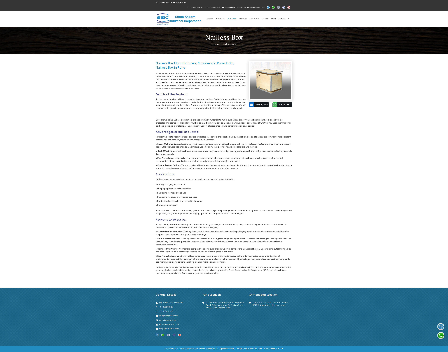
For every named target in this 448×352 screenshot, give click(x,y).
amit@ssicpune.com (255, 7)
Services (243, 18)
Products (231, 18)
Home (210, 18)
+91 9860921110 (195, 7)
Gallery (265, 18)
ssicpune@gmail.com (169, 329)
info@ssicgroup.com (233, 7)
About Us (219, 18)
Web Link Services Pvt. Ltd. (270, 349)
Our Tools (254, 18)
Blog (273, 18)
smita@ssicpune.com (169, 324)
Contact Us (284, 18)
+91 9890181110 (213, 7)
